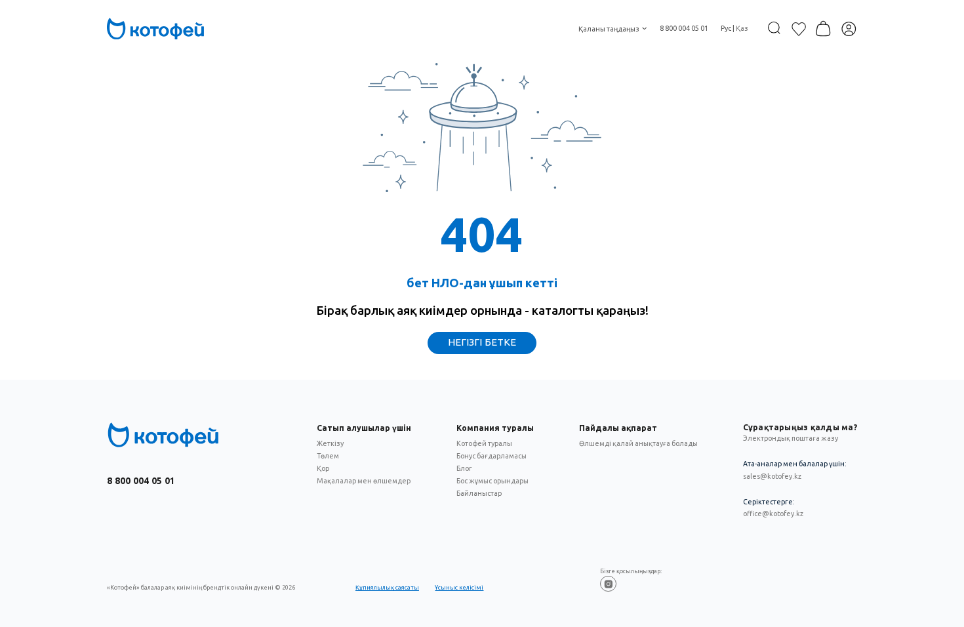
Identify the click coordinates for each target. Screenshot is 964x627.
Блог (464, 468)
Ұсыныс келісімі (459, 587)
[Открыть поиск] (774, 28)
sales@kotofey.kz (772, 476)
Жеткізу (330, 443)
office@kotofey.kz (773, 513)
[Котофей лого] (163, 434)
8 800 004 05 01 (684, 28)
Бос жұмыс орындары (492, 481)
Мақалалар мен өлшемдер (364, 481)
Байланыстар (479, 493)
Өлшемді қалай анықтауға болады (638, 443)
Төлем (328, 456)
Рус (726, 28)
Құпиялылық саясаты (387, 587)
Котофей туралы (484, 443)
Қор (323, 468)
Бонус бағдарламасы (491, 456)
